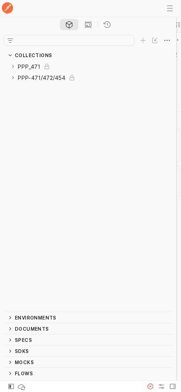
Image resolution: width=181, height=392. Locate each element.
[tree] (88, 186)
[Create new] (143, 40)
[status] (22, 386)
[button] (150, 386)
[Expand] (13, 66)
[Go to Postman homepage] (7, 8)
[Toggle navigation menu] (169, 8)
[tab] (69, 24)
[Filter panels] (10, 40)
